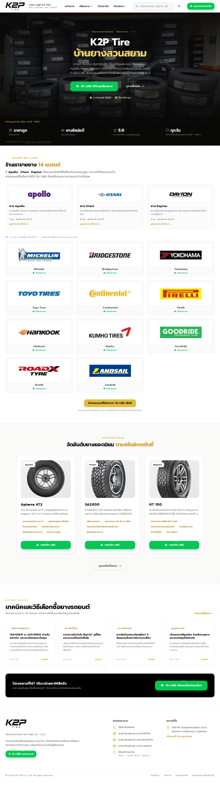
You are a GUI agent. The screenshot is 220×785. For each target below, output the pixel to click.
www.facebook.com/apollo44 (135, 740)
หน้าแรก (69, 6)
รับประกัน (103, 6)
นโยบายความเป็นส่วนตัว (203, 775)
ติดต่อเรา (119, 6)
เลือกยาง (84, 6)
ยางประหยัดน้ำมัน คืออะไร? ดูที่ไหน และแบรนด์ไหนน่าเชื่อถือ (82, 636)
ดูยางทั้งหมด (133, 86)
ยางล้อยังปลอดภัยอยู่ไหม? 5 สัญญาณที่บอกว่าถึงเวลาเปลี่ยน (133, 636)
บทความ (168, 775)
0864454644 (126, 727)
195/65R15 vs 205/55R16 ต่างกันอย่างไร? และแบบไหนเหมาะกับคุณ (30, 636)
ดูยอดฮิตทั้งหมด (108, 566)
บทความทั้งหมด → (204, 613)
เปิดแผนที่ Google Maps (179, 736)
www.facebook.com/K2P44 (134, 733)
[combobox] (153, 6)
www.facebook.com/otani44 (135, 746)
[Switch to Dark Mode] (179, 6)
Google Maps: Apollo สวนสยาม (38, 141)
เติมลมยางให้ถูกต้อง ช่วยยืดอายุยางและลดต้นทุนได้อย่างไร (190, 636)
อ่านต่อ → (46, 659)
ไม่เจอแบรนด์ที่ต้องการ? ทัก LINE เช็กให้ (110, 403)
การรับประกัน (182, 775)
